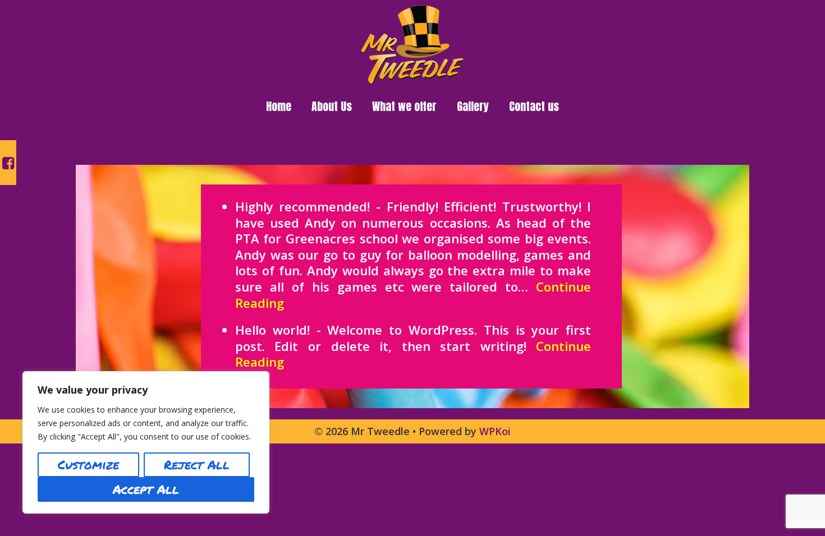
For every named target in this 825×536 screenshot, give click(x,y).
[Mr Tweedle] (413, 43)
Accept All (146, 489)
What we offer (404, 106)
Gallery (473, 106)
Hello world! (272, 329)
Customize (88, 464)
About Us (331, 106)
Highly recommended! (302, 206)
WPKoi (495, 431)
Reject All (197, 464)
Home (278, 106)
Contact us (534, 106)
